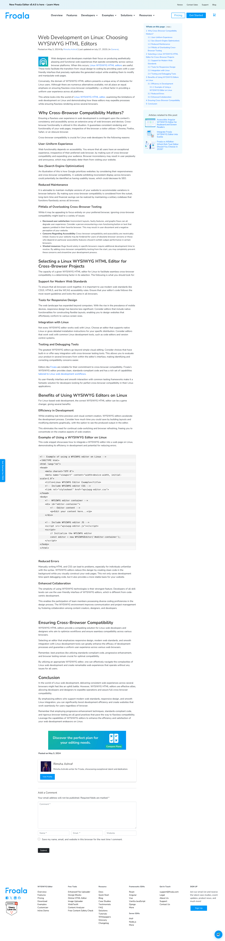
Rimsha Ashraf (70, 49)
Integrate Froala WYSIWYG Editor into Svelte (167, 134)
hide (168, 27)
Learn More (53, 4)
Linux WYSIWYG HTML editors (106, 65)
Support (205, 5)
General (115, 49)
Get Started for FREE (3, 470)
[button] (89, 15)
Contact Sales (192, 5)
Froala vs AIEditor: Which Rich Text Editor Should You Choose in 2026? (168, 145)
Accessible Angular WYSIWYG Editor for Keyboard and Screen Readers (167, 123)
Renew (180, 5)
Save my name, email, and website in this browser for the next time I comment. (82, 839)
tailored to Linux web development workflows (62, 373)
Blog (214, 5)
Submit (43, 850)
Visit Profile (47, 777)
